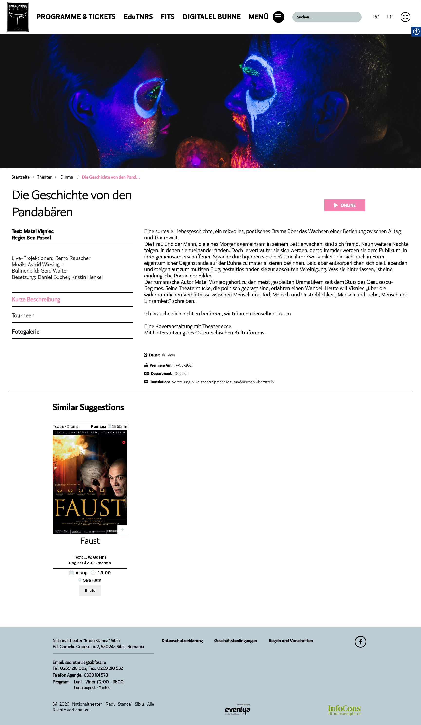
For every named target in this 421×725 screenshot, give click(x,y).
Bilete (90, 591)
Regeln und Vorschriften (291, 641)
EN (390, 16)
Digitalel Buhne (212, 16)
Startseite (21, 177)
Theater (44, 177)
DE (405, 17)
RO (376, 16)
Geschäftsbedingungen (235, 641)
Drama (66, 177)
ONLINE (348, 205)
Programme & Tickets (76, 16)
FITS (168, 16)
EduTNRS (138, 16)
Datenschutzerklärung (182, 641)
